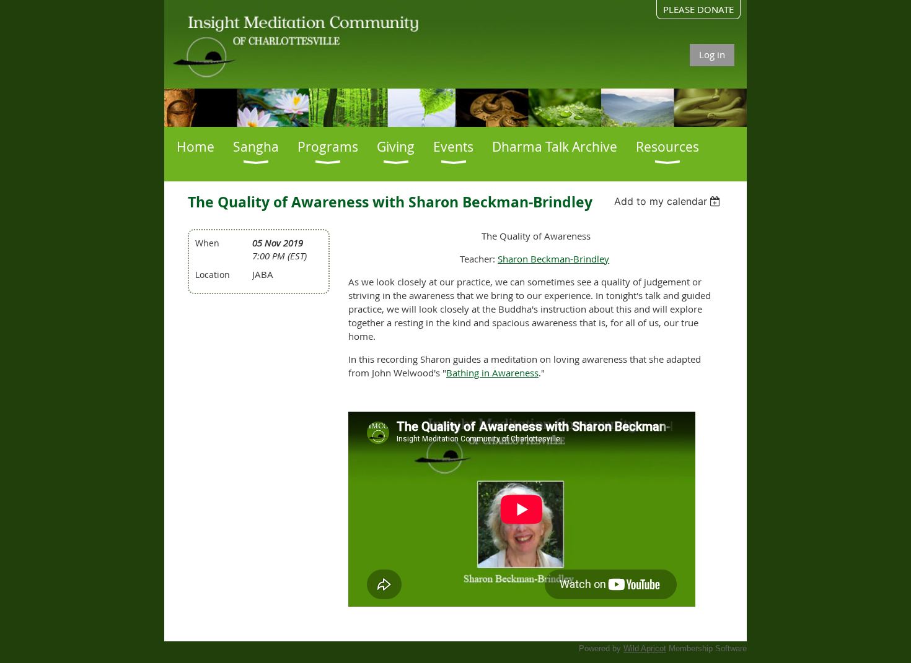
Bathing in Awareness (492, 372)
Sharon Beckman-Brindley (553, 259)
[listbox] (669, 201)
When (207, 243)
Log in (712, 54)
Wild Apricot (644, 648)
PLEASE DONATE (698, 9)
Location (212, 274)
